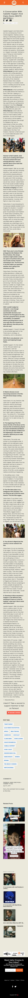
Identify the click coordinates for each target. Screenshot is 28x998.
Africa (6, 731)
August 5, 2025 (14, 856)
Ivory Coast (8, 750)
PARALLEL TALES (14, 816)
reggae (6, 760)
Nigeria (17, 757)
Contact (12, 980)
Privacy (22, 980)
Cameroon (7, 735)
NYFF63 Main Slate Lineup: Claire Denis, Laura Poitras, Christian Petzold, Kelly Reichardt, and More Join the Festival (14, 850)
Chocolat (16, 735)
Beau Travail (15, 731)
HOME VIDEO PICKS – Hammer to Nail (12, 783)
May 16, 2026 (14, 818)
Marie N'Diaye (8, 757)
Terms (17, 980)
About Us (6, 980)
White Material (9, 768)
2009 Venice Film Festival (12, 728)
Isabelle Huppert (9, 746)
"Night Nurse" (8, 724)
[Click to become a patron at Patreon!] (14, 712)
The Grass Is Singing (10, 764)
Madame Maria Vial (10, 753)
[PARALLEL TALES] (14, 814)
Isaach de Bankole (10, 742)
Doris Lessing (18, 739)
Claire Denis (8, 739)
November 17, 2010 (11, 23)
